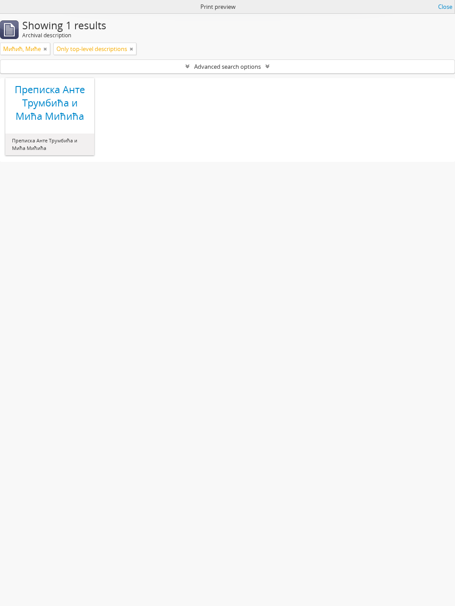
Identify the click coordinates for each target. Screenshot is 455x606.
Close (445, 7)
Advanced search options (227, 67)
